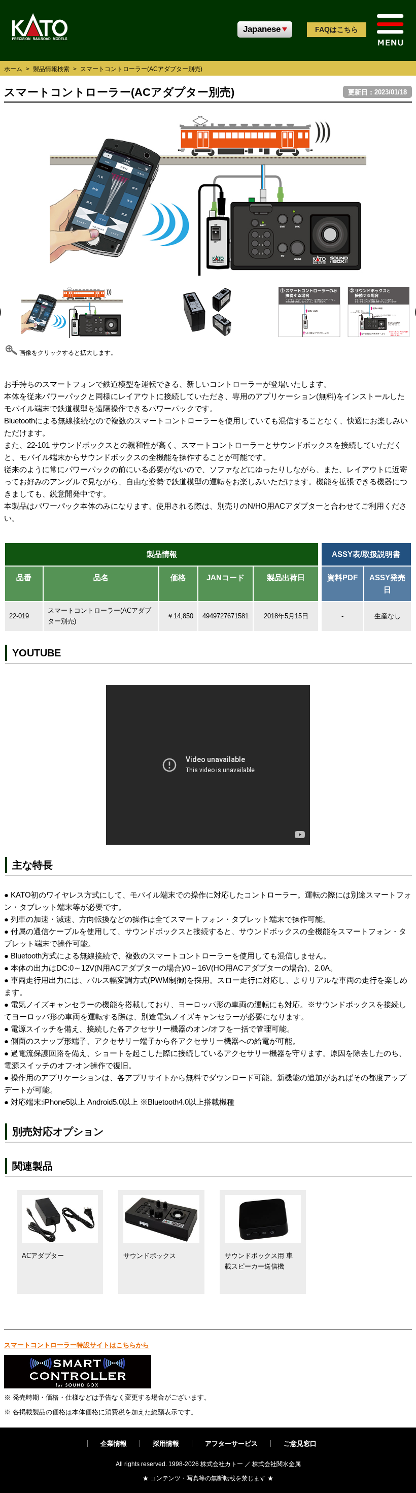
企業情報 (113, 1443)
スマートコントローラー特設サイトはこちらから (76, 1345)
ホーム (13, 69)
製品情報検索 (51, 69)
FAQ (336, 29)
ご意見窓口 (300, 1443)
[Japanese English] (264, 29)
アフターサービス (231, 1443)
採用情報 (166, 1443)
